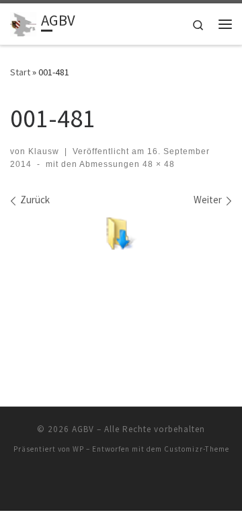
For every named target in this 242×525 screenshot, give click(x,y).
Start (20, 72)
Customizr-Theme (196, 449)
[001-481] (121, 233)
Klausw (43, 151)
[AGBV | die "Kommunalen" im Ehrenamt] (23, 22)
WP (78, 449)
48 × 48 (157, 164)
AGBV (83, 429)
